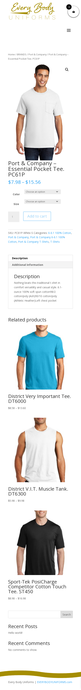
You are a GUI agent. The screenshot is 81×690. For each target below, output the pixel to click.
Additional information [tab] (27, 265)
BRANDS (21, 54)
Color (16, 194)
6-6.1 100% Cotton (59, 233)
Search (67, 614)
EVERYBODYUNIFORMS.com (54, 682)
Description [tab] (20, 258)
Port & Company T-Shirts (33, 241)
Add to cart (37, 216)
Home (11, 54)
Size (16, 204)
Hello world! (15, 632)
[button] (66, 69)
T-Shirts (55, 241)
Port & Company (37, 54)
